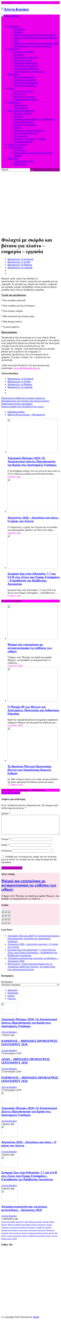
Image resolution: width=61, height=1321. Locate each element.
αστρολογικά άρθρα (8, 1222)
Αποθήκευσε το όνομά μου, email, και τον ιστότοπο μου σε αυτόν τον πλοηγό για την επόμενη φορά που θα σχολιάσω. (28, 859)
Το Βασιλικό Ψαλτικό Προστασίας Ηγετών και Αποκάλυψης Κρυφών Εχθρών (29, 770)
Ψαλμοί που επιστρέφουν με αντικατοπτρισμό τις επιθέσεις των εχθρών (30, 648)
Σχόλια (11, 995)
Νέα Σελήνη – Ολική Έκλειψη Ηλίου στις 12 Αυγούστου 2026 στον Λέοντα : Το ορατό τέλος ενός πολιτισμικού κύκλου (31, 967)
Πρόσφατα (13, 993)
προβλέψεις (40, 1227)
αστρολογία (20, 1222)
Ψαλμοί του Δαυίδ (14, 1224)
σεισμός (48, 1236)
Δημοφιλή (13, 990)
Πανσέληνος (31, 1227)
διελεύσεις (14, 1230)
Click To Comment (10, 793)
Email (5, 845)
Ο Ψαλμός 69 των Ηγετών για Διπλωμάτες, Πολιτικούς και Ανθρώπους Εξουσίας (33, 710)
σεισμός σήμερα (48, 1233)
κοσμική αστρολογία (38, 1224)
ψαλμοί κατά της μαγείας (18, 1233)
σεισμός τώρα (23, 1230)
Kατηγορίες (7, 981)
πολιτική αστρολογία (34, 1233)
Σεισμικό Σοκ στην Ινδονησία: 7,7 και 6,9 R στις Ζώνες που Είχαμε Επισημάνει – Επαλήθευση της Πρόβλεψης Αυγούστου (34, 579)
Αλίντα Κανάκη (9, 1032)
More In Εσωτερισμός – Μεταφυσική (26, 414)
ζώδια (26, 1222)
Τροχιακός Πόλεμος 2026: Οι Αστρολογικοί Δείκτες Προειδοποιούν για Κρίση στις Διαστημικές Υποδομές (32, 461)
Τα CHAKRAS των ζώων (22, 406)
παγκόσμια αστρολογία (18, 1227)
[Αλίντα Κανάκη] (15, 9)
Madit (36, 1317)
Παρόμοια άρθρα (16, 411)
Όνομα (5, 839)
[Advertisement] (30, 203)
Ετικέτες (12, 998)
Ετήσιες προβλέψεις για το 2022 (33, 1236)
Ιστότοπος (6, 850)
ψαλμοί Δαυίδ (25, 1224)
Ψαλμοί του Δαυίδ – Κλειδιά (39, 1222)
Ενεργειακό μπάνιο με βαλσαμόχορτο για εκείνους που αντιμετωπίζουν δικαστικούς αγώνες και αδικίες (25, 401)
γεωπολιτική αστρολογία (37, 1230)
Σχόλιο (5, 813)
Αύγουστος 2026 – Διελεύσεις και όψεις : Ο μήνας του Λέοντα (33, 519)
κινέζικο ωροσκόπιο (14, 1236)
